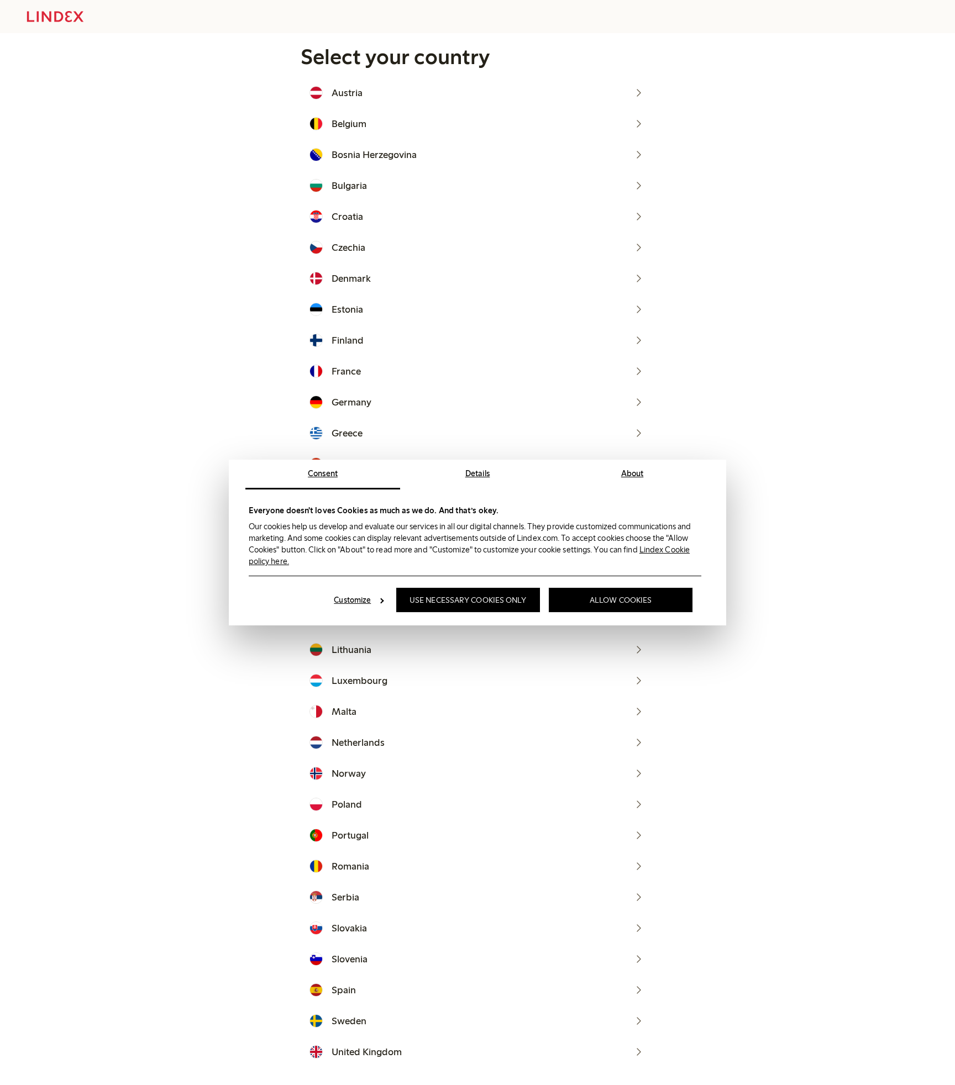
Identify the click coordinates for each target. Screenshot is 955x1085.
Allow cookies (621, 600)
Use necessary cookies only (468, 600)
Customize (352, 600)
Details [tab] (477, 473)
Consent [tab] (323, 473)
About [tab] (632, 473)
